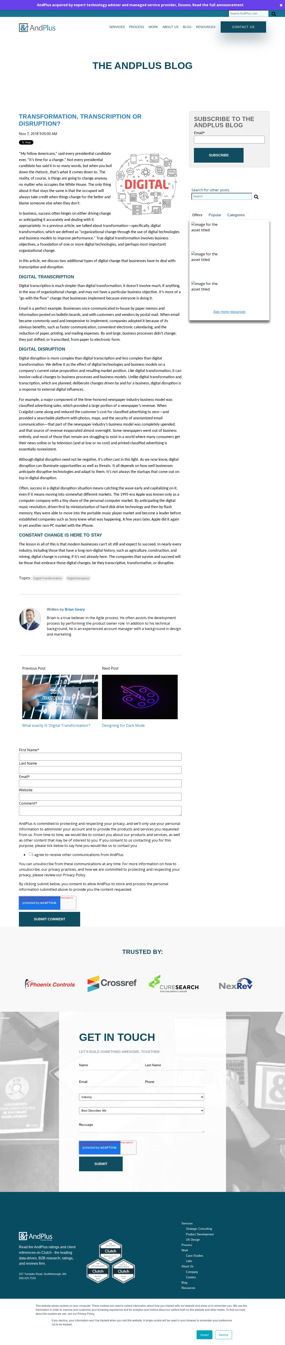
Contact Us (243, 27)
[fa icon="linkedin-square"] (49, 643)
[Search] (274, 13)
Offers (197, 215)
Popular (215, 215)
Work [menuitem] (153, 27)
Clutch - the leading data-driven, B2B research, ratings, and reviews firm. (46, 1258)
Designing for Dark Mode (123, 725)
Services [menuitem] (117, 27)
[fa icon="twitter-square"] (55, 643)
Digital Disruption (78, 578)
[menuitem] (196, 1229)
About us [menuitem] (170, 27)
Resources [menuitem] (205, 27)
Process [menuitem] (136, 27)
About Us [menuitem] (187, 1266)
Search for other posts (210, 190)
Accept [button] (204, 1335)
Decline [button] (223, 1335)
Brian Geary (75, 609)
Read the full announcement (218, 4)
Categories (236, 215)
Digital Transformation (47, 578)
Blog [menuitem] (187, 27)
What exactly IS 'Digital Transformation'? (56, 725)
